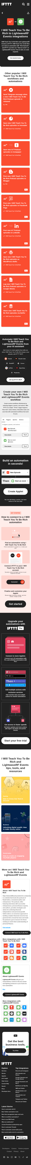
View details (7, 434)
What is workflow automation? (10, 1116)
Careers (13, 1148)
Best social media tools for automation (13, 1132)
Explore (5, 1068)
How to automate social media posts (12, 1129)
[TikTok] (23, 1157)
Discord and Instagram (22, 1070)
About (22, 1151)
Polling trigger (13, 430)
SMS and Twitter (20, 1088)
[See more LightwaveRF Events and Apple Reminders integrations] (21, 1020)
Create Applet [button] (15, 491)
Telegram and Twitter (21, 1099)
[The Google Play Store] (21, 1138)
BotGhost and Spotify (22, 1085)
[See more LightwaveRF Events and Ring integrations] (9, 1020)
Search (4, 1086)
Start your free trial (15, 740)
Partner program (23, 1148)
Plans (3, 1088)
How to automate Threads (9, 1127)
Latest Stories (7, 1106)
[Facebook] (4, 1157)
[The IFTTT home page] (7, 4)
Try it (25, 435)
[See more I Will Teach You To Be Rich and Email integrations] (21, 945)
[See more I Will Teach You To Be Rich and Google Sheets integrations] (21, 951)
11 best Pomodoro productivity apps (12, 1124)
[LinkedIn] (8, 1157)
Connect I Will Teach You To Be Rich (16, 932)
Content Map (5, 1083)
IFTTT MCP (5, 1078)
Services (4, 1070)
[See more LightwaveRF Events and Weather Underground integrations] (21, 1013)
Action (11, 442)
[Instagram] (12, 1157)
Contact (9, 1151)
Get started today (15, 58)
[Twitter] (19, 1157)
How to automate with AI (8, 1109)
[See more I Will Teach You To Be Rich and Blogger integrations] (9, 958)
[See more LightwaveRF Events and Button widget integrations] (9, 1007)
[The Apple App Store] (9, 1138)
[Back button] (2, 13)
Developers (6, 1148)
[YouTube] (15, 1157)
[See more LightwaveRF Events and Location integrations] (21, 1007)
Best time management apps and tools (12, 1114)
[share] (28, 13)
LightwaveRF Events (9, 979)
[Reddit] (27, 1157)
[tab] (3, 420)
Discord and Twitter (21, 1101)
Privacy (16, 1151)
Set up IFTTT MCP (15, 380)
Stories (4, 1073)
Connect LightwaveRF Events (14, 994)
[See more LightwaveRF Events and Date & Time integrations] (9, 1013)
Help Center (5, 1081)
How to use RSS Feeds (8, 1119)
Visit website (6, 927)
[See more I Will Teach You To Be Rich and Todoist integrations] (9, 951)
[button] (28, 4)
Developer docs (6, 1091)
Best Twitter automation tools (10, 1111)
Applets (4, 1076)
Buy (4, 989)
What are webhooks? (8, 1122)
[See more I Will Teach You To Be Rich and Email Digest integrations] (9, 945)
